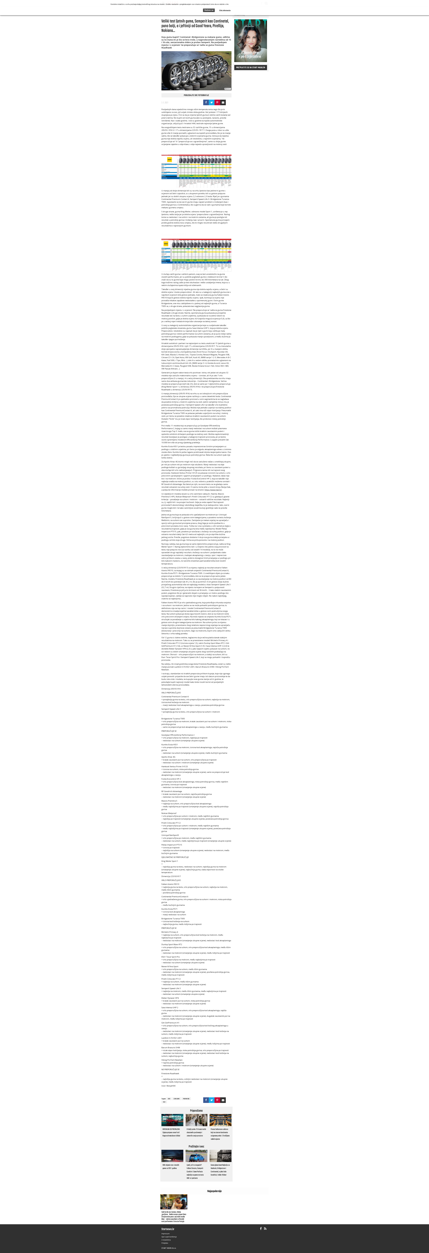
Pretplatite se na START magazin (250, 67)
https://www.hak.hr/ (213, 489)
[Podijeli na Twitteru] (211, 102)
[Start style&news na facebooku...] (261, 1228)
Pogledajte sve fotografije (196, 95)
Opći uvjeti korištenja (169, 1237)
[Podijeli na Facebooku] (206, 102)
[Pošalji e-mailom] (223, 102)
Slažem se (208, 10)
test (164, 1102)
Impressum (165, 1234)
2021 (169, 1099)
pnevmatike (186, 1099)
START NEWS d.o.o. (168, 1248)
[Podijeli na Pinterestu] (217, 102)
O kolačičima (166, 1240)
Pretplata (164, 1243)
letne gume (177, 1099)
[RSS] (265, 1228)
